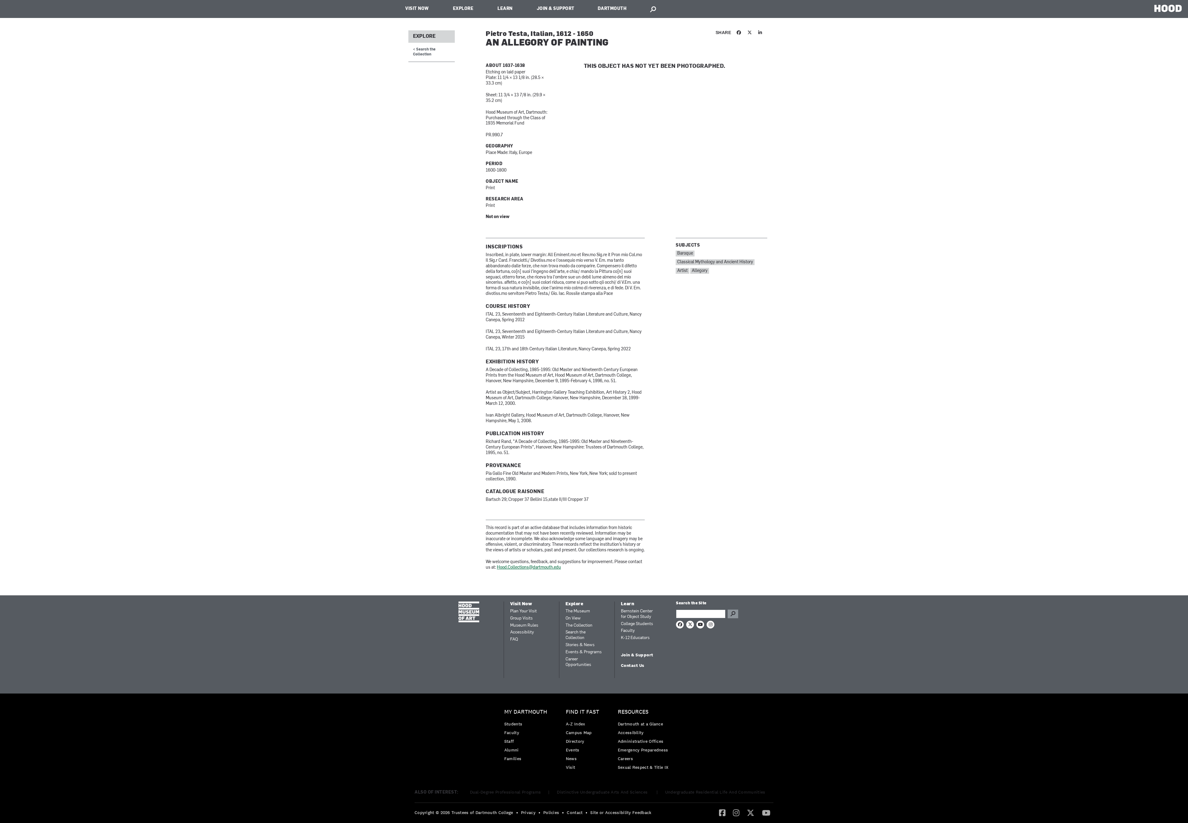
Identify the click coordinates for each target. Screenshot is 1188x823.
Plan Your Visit (523, 611)
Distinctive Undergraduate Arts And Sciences (603, 792)
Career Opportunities (578, 662)
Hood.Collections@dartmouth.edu (529, 567)
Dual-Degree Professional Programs (505, 792)
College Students (637, 624)
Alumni (511, 750)
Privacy (528, 812)
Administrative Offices (641, 741)
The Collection (579, 625)
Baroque (685, 253)
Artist (682, 271)
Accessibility (522, 632)
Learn (505, 9)
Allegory (700, 271)
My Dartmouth (525, 712)
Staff (509, 741)
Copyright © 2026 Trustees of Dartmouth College (464, 812)
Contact (575, 812)
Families (512, 758)
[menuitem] (527, 736)
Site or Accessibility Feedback (620, 812)
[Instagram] (736, 812)
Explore (463, 9)
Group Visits (521, 618)
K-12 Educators (635, 638)
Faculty (628, 630)
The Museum (578, 611)
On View (573, 618)
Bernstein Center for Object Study (637, 614)
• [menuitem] (517, 812)
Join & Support (556, 9)
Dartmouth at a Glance (640, 724)
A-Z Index (575, 724)
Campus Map (579, 732)
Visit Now (417, 9)
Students (513, 724)
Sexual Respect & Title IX (643, 767)
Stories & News (580, 645)
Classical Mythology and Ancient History (715, 262)
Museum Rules (524, 625)
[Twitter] (750, 812)
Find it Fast (582, 712)
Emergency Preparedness (643, 750)
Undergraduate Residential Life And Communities (715, 792)
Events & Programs (584, 652)
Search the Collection (576, 635)
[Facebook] (722, 812)
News (571, 758)
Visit (570, 767)
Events (572, 750)
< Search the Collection (424, 52)
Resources (633, 712)
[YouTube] (766, 812)
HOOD (1168, 8)
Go (733, 614)
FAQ (514, 639)
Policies (551, 812)
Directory (575, 741)
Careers (625, 758)
